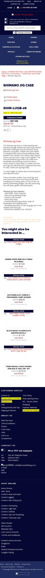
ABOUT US (37, 1)
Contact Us (20, 567)
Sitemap (17, 564)
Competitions (6, 438)
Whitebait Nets (7, 529)
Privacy (4, 426)
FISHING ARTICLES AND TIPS (14, 1)
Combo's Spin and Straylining (12, 514)
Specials (11, 52)
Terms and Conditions (8, 567)
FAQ (3, 404)
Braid (3, 546)
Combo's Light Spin (8, 509)
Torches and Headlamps (10, 535)
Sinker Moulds (6, 523)
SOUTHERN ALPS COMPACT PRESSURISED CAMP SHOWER (19, 296)
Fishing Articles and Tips (10, 407)
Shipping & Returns (8, 410)
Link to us (5, 435)
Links (3, 432)
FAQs (29, 1)
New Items (5, 491)
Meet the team (7, 420)
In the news (5, 429)
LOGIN (9, 8)
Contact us (5, 395)
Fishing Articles (23, 56)
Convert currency (13, 100)
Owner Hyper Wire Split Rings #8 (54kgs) (18, 260)
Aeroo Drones (6, 488)
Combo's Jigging (7, 497)
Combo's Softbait (8, 511)
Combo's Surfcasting (9, 506)
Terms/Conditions (8, 423)
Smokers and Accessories (11, 540)
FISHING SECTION (15, 72)
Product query (11, 97)
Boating (11, 42)
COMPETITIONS (28, 4)
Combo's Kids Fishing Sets (11, 500)
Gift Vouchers (6, 526)
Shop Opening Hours (31, 398)
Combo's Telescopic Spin (11, 518)
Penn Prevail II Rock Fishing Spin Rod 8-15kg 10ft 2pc (18, 367)
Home (11, 37)
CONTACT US (15, 4)
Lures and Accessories (10, 532)
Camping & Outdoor (11, 47)
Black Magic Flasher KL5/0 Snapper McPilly (19, 332)
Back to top (9, 564)
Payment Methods (30, 407)
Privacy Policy (25, 564)
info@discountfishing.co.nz (25, 465)
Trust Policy (27, 395)
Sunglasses (5, 543)
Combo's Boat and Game (11, 494)
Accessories (15, 74)
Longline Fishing (7, 552)
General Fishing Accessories (12, 549)
